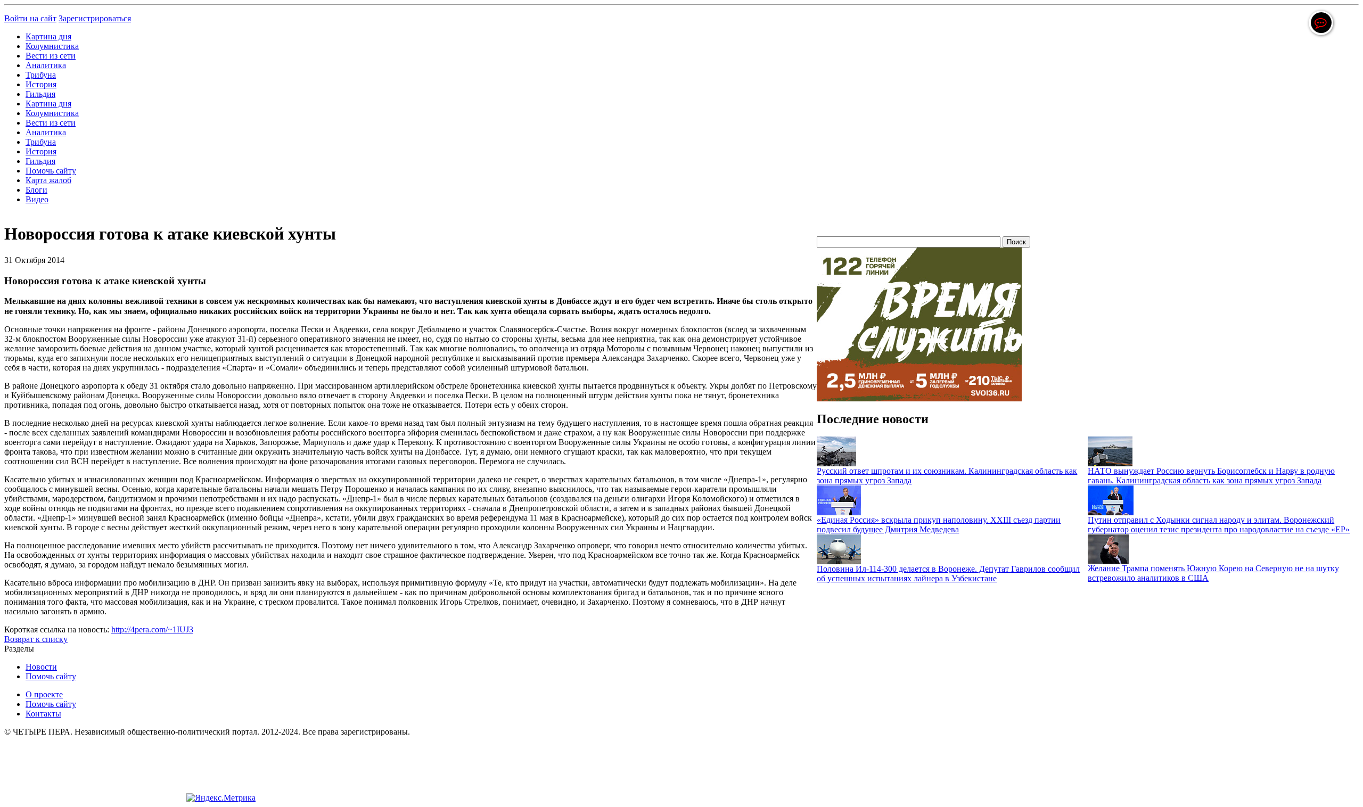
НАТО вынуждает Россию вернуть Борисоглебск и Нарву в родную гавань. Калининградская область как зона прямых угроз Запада (1211, 475)
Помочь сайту (51, 170)
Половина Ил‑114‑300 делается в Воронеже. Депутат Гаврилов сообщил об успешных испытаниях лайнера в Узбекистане (948, 573)
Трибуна (41, 74)
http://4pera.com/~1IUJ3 (152, 629)
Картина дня (48, 36)
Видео (37, 199)
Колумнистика (52, 46)
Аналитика (46, 65)
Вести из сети (51, 55)
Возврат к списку (36, 639)
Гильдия (40, 93)
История (41, 84)
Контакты (43, 713)
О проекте (44, 694)
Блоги (36, 189)
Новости (41, 666)
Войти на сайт (30, 18)
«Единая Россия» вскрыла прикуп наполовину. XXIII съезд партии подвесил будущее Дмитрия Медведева (939, 524)
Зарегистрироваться (95, 18)
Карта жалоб (48, 180)
